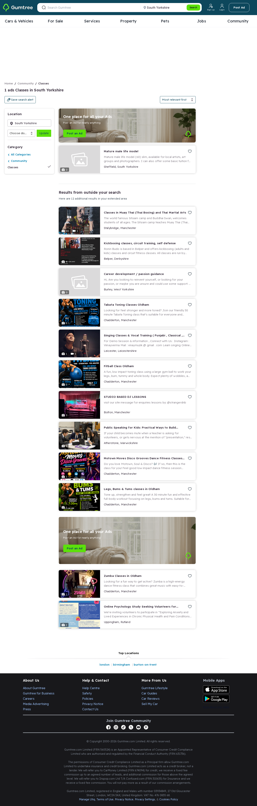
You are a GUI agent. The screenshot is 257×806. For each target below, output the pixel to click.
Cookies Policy (168, 799)
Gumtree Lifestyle (154, 688)
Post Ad (239, 7)
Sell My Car (149, 704)
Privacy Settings (145, 799)
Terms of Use (105, 799)
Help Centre (91, 688)
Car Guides (149, 693)
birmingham (121, 664)
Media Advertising (36, 704)
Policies (87, 698)
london (104, 664)
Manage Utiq (87, 799)
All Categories (21, 154)
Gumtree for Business (38, 693)
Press (27, 709)
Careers (28, 698)
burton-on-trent (145, 664)
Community (25, 83)
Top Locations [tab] (128, 653)
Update (44, 133)
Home (9, 83)
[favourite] (189, 151)
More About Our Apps (216, 706)
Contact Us (90, 709)
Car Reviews (150, 698)
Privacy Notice (92, 704)
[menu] (128, 21)
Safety (87, 693)
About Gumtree (34, 688)
